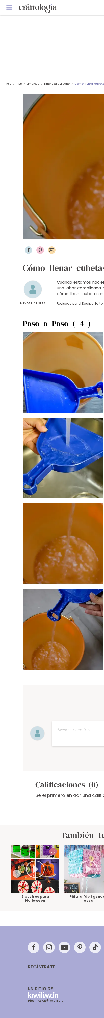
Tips (19, 84)
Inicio (7, 84)
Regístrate (41, 967)
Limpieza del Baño (57, 84)
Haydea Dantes (32, 303)
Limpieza (33, 84)
